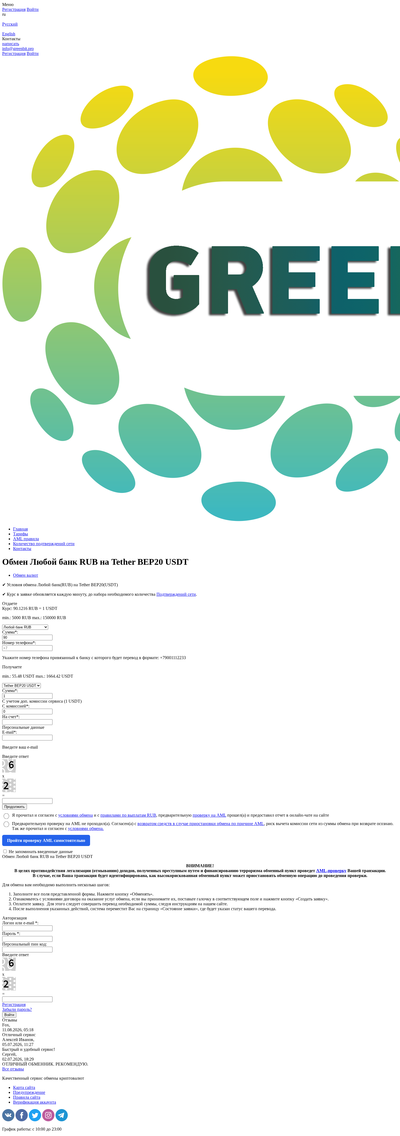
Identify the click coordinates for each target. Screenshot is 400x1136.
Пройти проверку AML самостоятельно (46, 840)
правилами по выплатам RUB (128, 815)
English (8, 34)
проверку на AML (209, 815)
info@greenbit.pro (18, 48)
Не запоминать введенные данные (40, 851)
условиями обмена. (86, 828)
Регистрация (14, 1004)
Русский (10, 24)
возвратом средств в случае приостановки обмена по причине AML (200, 823)
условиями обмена (75, 815)
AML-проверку (331, 870)
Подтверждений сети (176, 594)
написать (10, 43)
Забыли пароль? (17, 1009)
